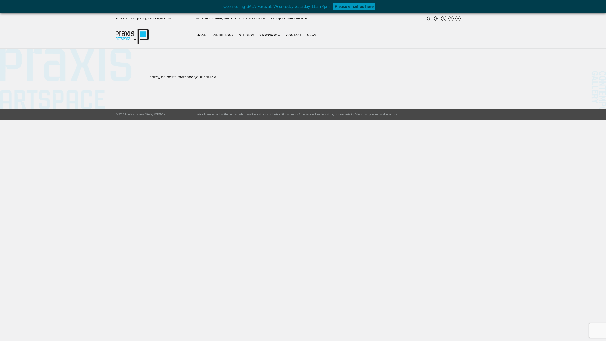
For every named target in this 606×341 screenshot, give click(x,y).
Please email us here (354, 6)
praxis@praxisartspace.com (154, 18)
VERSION (159, 114)
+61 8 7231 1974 (125, 18)
